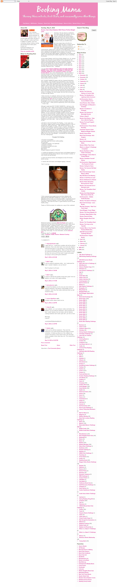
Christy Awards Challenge (86, 332)
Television (82, 504)
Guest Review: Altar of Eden (87, 103)
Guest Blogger (83, 386)
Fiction (81, 370)
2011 (80, 71)
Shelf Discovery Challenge (86, 484)
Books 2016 (82, 314)
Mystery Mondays (83, 444)
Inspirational (82, 398)
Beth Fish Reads (61, 223)
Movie (80, 439)
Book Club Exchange (84, 296)
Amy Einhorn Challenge (85, 270)
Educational (82, 361)
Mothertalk (82, 437)
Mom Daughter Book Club (86, 435)
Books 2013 (82, 309)
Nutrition (81, 451)
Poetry (81, 458)
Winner (81, 535)
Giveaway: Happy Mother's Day (88, 214)
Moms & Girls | (68, 23)
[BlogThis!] (43, 236)
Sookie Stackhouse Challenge (87, 490)
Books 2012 (82, 307)
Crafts (80, 346)
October (82, 79)
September (83, 81)
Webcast (81, 521)
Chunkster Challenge (84, 333)
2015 (80, 63)
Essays (81, 363)
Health (52, 234)
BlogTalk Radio (83, 291)
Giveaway (81, 383)
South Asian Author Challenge (87, 493)
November (83, 77)
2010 (80, 73)
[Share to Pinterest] (48, 236)
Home (83, 23)
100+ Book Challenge (84, 254)
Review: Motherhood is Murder (88, 179)
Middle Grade (82, 428)
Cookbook (47, 234)
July (81, 85)
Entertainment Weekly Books (86, 563)
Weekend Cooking (64, 234)
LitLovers (81, 569)
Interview (81, 402)
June (81, 87)
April (81, 239)
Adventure (82, 268)
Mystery (81, 442)
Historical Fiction (83, 391)
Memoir (81, 423)
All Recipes (82, 548)
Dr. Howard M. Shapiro (60, 71)
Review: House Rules (85, 133)
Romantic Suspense (84, 474)
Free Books (82, 377)
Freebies (81, 379)
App (80, 272)
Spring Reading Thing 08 (86, 499)
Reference (81, 467)
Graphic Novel (83, 384)
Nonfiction (82, 448)
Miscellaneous (83, 434)
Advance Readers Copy (85, 267)
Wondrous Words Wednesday (87, 537)
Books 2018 (82, 318)
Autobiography (83, 281)
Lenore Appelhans (51, 298)
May (81, 89)
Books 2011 (82, 305)
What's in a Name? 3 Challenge (87, 528)
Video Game (82, 516)
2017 (80, 59)
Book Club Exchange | (57, 23)
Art (80, 274)
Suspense (81, 500)
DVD (80, 356)
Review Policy (83, 470)
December (83, 75)
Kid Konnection (83, 405)
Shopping (81, 486)
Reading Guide (83, 460)
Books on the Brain (84, 560)
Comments (82, 49)
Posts (80, 46)
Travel (80, 511)
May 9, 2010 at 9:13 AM (51, 294)
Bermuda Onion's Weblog (86, 549)
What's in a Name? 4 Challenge (87, 532)
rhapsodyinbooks (51, 243)
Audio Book (82, 275)
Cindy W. (49, 307)
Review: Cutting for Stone (86, 166)
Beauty (81, 284)
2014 (80, 65)
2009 (80, 247)
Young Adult (82, 541)
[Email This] (42, 236)
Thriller (81, 509)
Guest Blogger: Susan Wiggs (87, 210)
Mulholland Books (84, 572)
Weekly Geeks (83, 525)
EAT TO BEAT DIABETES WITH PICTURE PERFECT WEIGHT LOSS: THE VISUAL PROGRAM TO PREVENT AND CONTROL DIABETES (57, 70)
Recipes (81, 465)
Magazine (81, 414)
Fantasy (81, 367)
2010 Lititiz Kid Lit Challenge (86, 263)
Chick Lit (81, 326)
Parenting (81, 455)
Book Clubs (82, 298)
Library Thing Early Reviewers (87, 409)
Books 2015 (82, 312)
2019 (80, 55)
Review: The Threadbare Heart (88, 222)
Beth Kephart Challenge (85, 286)
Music (80, 441)
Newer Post (44, 345)
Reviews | (40, 23)
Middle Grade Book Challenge (87, 430)
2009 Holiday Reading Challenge (87, 256)
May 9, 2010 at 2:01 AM (51, 257)
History (81, 393)
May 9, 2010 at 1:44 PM (51, 323)
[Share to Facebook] (47, 236)
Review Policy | (77, 23)
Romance (81, 472)
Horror (81, 395)
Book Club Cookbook (84, 553)
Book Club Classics (84, 551)
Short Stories (82, 488)
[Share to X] (45, 236)
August (82, 83)
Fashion (81, 368)
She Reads (82, 481)
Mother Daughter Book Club (86, 570)
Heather (49, 328)
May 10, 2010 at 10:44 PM (51, 340)
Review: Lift (83, 139)
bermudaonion (50, 285)
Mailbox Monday (83, 416)
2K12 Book (82, 265)
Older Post (72, 345)
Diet (80, 354)
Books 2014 (82, 311)
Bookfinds (81, 556)
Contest (81, 340)
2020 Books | (34, 23)
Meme (80, 421)
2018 (80, 57)
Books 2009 (82, 302)
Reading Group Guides (85, 581)
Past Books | (26, 23)
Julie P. (33, 30)
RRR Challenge (83, 476)
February (82, 243)
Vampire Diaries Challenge (86, 513)
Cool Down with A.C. (84, 344)
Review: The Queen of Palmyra (88, 200)
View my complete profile (27, 51)
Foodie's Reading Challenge (86, 376)
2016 (80, 61)
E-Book (81, 360)
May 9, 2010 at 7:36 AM (51, 270)
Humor (81, 397)
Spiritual (81, 497)
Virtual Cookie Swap (84, 518)
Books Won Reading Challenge (87, 321)
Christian (81, 330)
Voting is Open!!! (84, 116)
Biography (82, 288)
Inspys (81, 400)
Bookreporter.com (83, 558)
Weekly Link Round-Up (85, 527)
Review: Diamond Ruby (86, 216)
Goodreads (82, 567)
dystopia (81, 358)
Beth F (48, 261)
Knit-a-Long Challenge (85, 407)
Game (80, 381)
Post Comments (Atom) (54, 348)
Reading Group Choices (85, 579)
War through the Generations (87, 520)
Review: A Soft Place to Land (87, 177)
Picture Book (82, 456)
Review (57, 234)
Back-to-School (83, 282)
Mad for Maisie (83, 412)
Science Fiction (83, 477)
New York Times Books (85, 574)
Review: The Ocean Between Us (88, 212)
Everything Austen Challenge (87, 365)
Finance (81, 372)
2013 (80, 67)
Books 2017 (82, 316)
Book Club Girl (83, 555)
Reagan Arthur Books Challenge (87, 462)
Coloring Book (83, 339)
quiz (51, 98)
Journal (81, 404)
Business (81, 325)
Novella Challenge (84, 449)
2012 (80, 69)
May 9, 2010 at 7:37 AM (51, 280)
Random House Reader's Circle (87, 577)
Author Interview (83, 279)
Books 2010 (82, 303)
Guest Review (82, 388)
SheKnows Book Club (85, 483)
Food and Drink (83, 374)
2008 (80, 249)
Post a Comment (45, 342)
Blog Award (82, 289)
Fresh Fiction (82, 565)
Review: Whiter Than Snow (87, 145)
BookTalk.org (82, 562)
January (82, 245)
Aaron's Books (83, 546)
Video (80, 514)
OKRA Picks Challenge (85, 453)
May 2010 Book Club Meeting (87, 175)
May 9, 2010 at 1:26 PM (51, 302)
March (82, 241)
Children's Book (83, 328)
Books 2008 (82, 300)
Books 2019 (82, 319)
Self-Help (81, 479)
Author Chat (82, 277)
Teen (80, 502)
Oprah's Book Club (84, 576)
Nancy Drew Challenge (85, 446)
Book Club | (47, 23)
